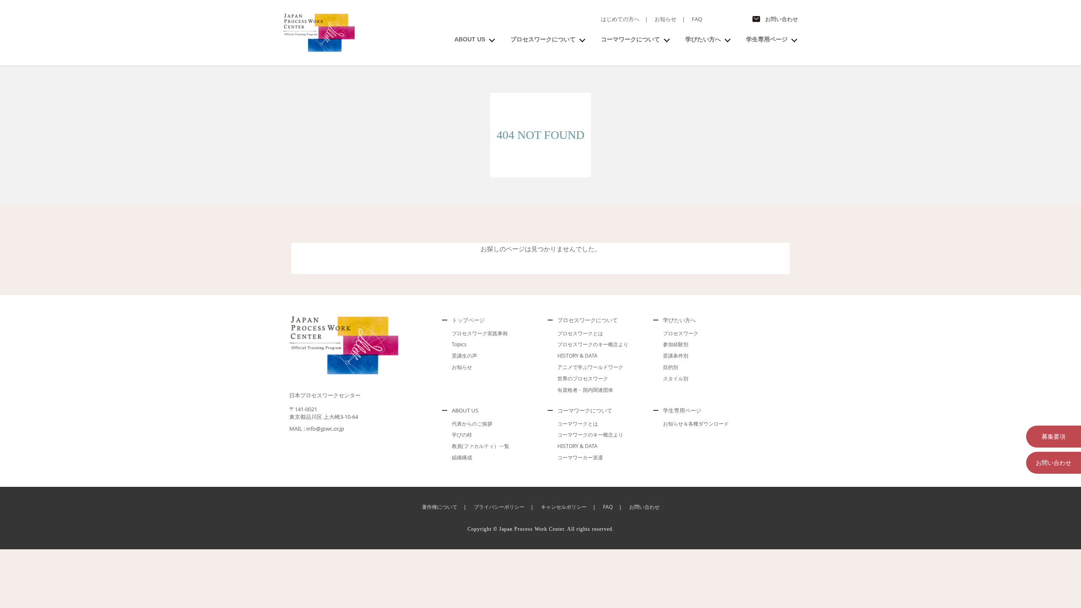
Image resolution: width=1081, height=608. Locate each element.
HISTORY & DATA (577, 355)
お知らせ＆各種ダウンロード (696, 423)
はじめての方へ (620, 19)
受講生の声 (464, 355)
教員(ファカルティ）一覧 (480, 446)
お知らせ (665, 19)
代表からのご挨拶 (472, 423)
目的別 (670, 367)
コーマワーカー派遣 (580, 457)
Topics (459, 344)
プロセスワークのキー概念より (592, 344)
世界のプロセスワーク (582, 378)
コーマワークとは (577, 423)
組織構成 (462, 457)
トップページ (468, 320)
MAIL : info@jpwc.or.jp (316, 428)
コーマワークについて (630, 39)
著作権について (439, 507)
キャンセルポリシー (564, 507)
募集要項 (1053, 436)
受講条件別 (675, 355)
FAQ (697, 19)
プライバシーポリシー (499, 507)
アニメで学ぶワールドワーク (590, 367)
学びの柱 (462, 434)
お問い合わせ (781, 19)
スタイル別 (675, 378)
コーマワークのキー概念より (590, 434)
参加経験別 (675, 344)
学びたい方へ (703, 39)
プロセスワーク (680, 333)
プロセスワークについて (543, 39)
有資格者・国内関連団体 (585, 390)
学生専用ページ (767, 39)
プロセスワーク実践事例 (480, 333)
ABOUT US (469, 39)
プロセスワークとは (580, 333)
